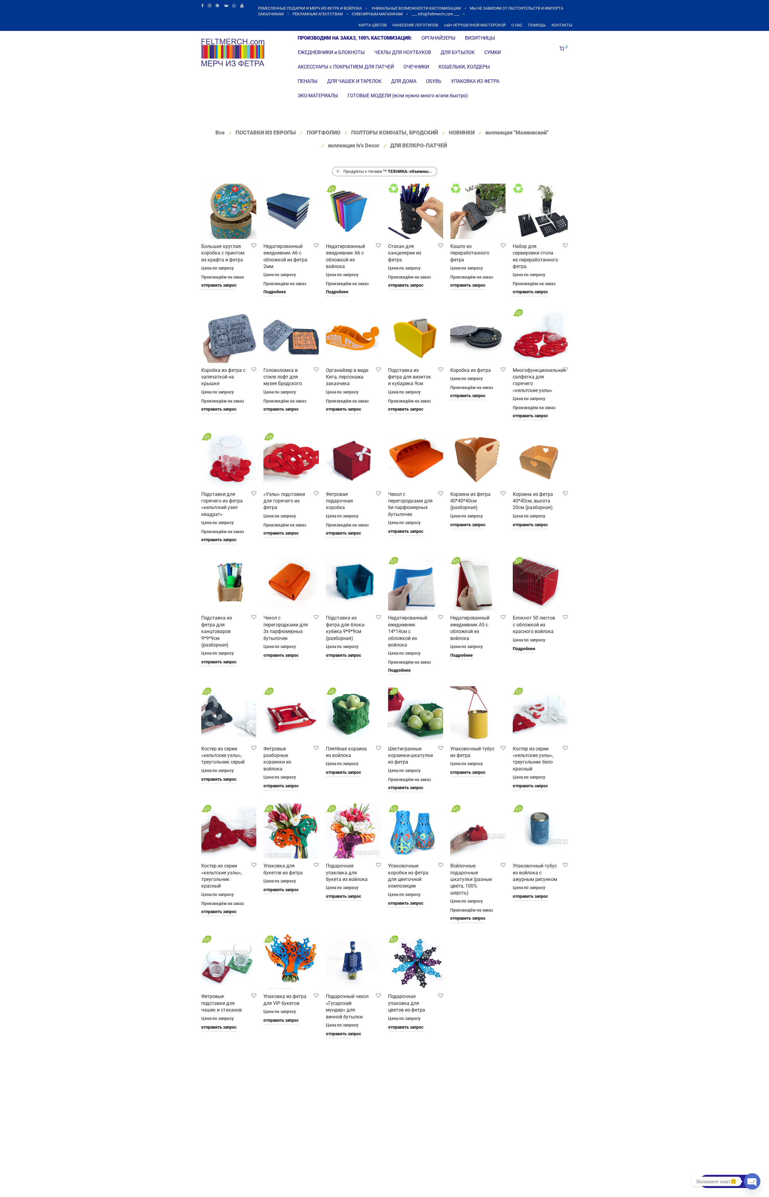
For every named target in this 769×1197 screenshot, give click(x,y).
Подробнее (274, 291)
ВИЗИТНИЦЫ (480, 38)
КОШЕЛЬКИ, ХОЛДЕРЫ (464, 67)
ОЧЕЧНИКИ (416, 67)
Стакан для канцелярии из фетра (404, 253)
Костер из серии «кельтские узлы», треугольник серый (223, 755)
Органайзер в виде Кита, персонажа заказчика (347, 377)
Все (220, 132)
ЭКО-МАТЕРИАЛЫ (318, 95)
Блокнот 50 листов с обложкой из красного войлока (534, 624)
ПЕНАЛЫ (308, 81)
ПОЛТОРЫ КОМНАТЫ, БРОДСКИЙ (394, 132)
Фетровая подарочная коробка (339, 501)
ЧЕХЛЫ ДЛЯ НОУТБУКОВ (402, 52)
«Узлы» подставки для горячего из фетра (284, 501)
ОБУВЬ (433, 81)
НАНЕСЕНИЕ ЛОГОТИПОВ (415, 25)
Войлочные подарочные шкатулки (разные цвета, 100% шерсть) (471, 879)
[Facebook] (202, 5)
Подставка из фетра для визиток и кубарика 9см (409, 377)
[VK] (226, 5)
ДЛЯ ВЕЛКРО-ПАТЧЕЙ (418, 145)
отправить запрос (218, 285)
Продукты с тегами (390, 171)
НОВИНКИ (462, 132)
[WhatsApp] (234, 5)
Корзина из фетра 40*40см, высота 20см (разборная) (533, 501)
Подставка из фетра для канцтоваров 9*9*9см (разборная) (216, 631)
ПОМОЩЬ (537, 25)
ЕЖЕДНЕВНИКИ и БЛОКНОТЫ (331, 52)
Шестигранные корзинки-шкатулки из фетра (410, 755)
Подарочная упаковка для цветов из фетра (406, 1003)
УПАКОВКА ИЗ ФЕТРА (475, 81)
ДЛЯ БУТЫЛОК (458, 52)
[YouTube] (242, 5)
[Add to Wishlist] (253, 245)
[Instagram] (209, 5)
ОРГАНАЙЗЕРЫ (438, 38)
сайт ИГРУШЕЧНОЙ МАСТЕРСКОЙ (475, 25)
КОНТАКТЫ (562, 25)
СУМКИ (492, 52)
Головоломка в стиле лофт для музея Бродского (282, 377)
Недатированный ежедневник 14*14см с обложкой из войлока (407, 631)
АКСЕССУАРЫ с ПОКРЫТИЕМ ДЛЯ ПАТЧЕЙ (346, 67)
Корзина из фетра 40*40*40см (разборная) (470, 501)
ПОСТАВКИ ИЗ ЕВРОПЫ (266, 132)
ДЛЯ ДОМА (403, 81)
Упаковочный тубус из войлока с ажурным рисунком (535, 872)
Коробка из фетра (470, 370)
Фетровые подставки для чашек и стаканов (221, 1003)
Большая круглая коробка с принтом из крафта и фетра (223, 253)
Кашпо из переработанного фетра (469, 253)
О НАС (516, 25)
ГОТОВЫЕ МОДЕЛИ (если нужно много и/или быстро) (408, 95)
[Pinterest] (218, 5)
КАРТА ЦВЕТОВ (373, 25)
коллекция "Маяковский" (517, 132)
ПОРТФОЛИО (323, 132)
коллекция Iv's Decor (353, 145)
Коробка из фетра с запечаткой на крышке (223, 377)
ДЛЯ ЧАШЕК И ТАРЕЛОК (354, 81)
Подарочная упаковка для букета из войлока (347, 872)
